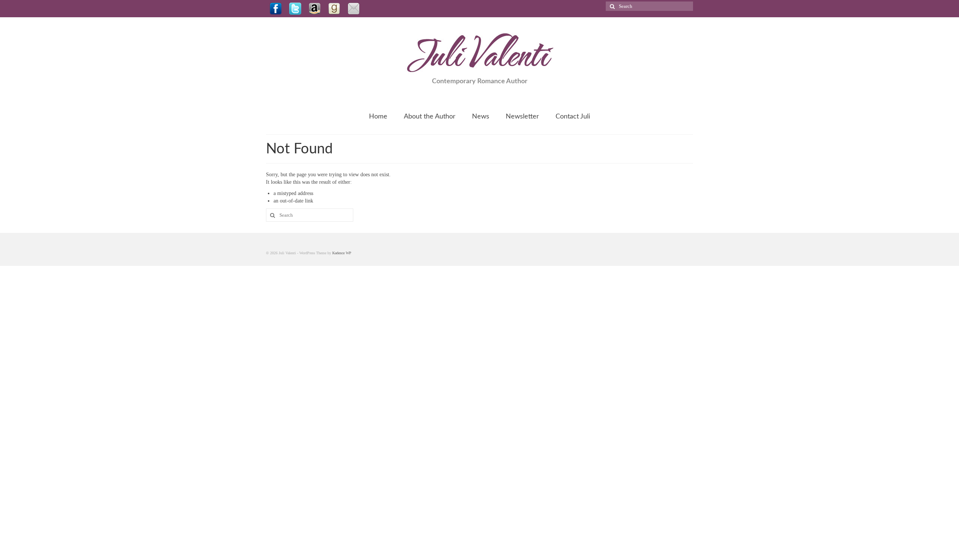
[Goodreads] (334, 8)
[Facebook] (275, 8)
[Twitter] (295, 8)
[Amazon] (314, 8)
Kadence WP (341, 253)
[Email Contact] (353, 8)
